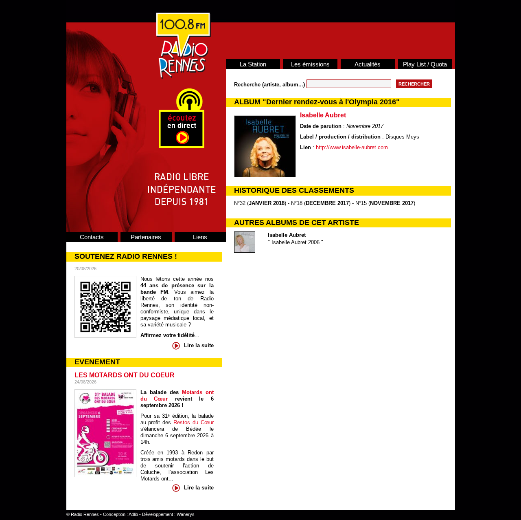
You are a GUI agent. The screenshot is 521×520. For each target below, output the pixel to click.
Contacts (92, 237)
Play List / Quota (425, 64)
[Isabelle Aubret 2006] (244, 251)
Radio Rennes (85, 514)
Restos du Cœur (193, 422)
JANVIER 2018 (267, 203)
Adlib (133, 514)
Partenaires (146, 237)
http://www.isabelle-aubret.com (352, 147)
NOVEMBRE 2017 (392, 203)
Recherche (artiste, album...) (270, 85)
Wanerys (186, 514)
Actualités (368, 64)
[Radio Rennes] (183, 77)
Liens (200, 237)
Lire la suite (199, 345)
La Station (253, 64)
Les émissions (310, 64)
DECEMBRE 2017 (327, 203)
